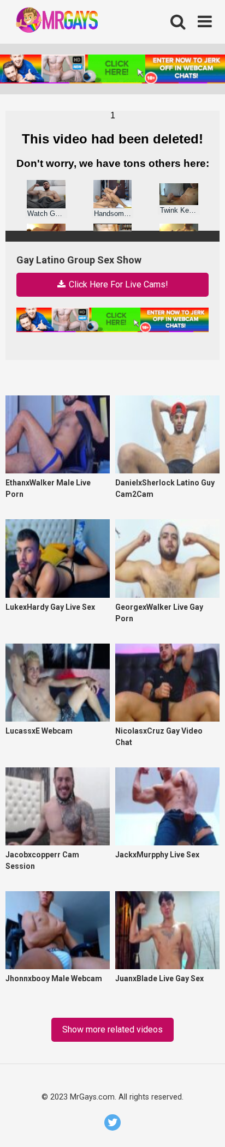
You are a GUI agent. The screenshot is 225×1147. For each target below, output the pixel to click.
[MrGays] (69, 22)
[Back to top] (204, 1124)
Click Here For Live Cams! (117, 284)
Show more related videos (112, 1029)
